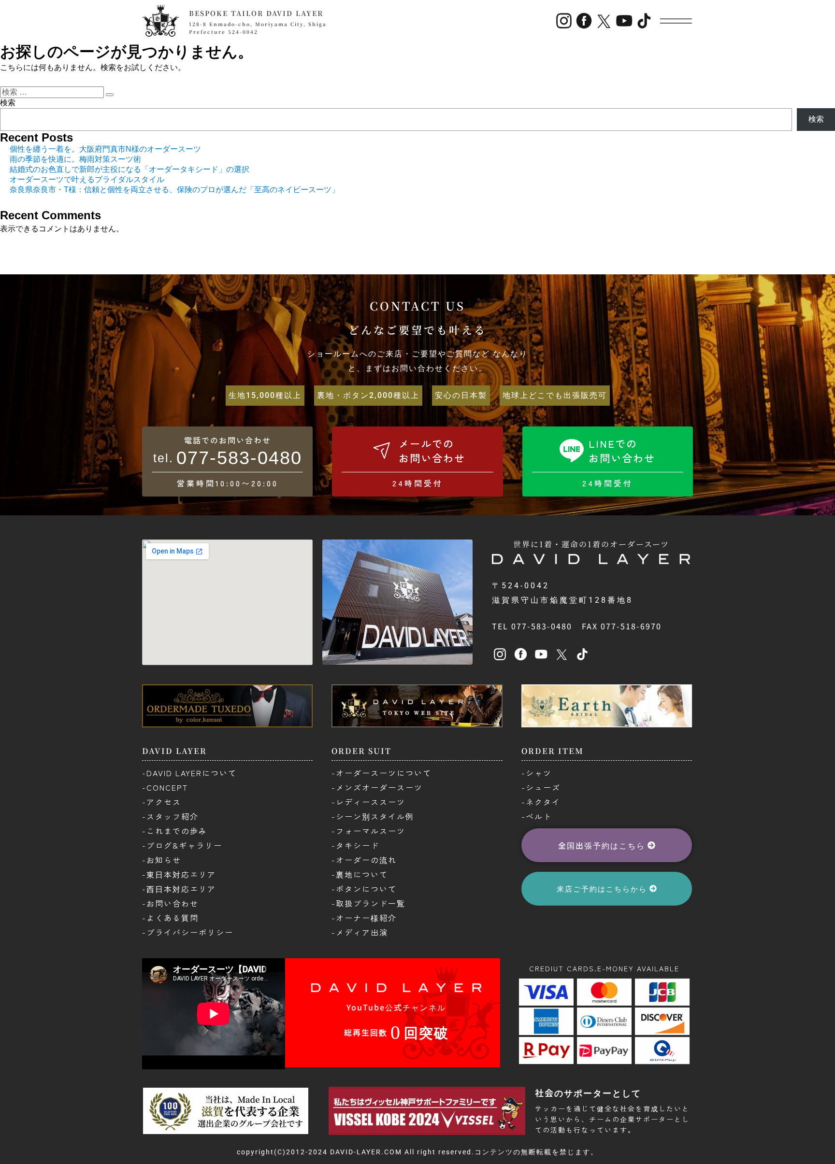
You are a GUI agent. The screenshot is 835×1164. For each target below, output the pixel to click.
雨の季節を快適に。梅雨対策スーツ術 (75, 159)
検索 (7, 103)
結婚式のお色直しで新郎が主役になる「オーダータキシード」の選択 (129, 169)
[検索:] (53, 92)
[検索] (110, 94)
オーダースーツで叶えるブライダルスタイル (87, 179)
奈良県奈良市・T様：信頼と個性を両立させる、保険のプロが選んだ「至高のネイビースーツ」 (174, 189)
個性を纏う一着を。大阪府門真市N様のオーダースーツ (105, 149)
